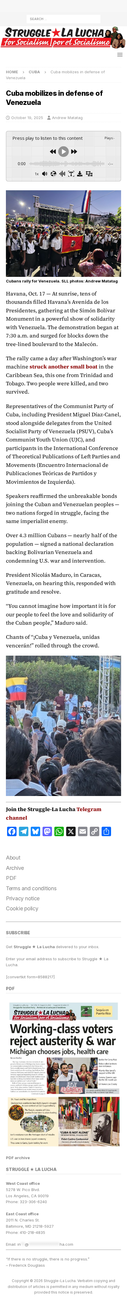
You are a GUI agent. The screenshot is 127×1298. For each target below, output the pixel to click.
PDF (11, 878)
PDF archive (18, 1157)
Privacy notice (23, 898)
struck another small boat (63, 366)
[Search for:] (63, 18)
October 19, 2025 (27, 117)
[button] (119, 54)
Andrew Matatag (67, 117)
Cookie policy (22, 908)
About (13, 857)
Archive (15, 868)
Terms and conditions (31, 888)
